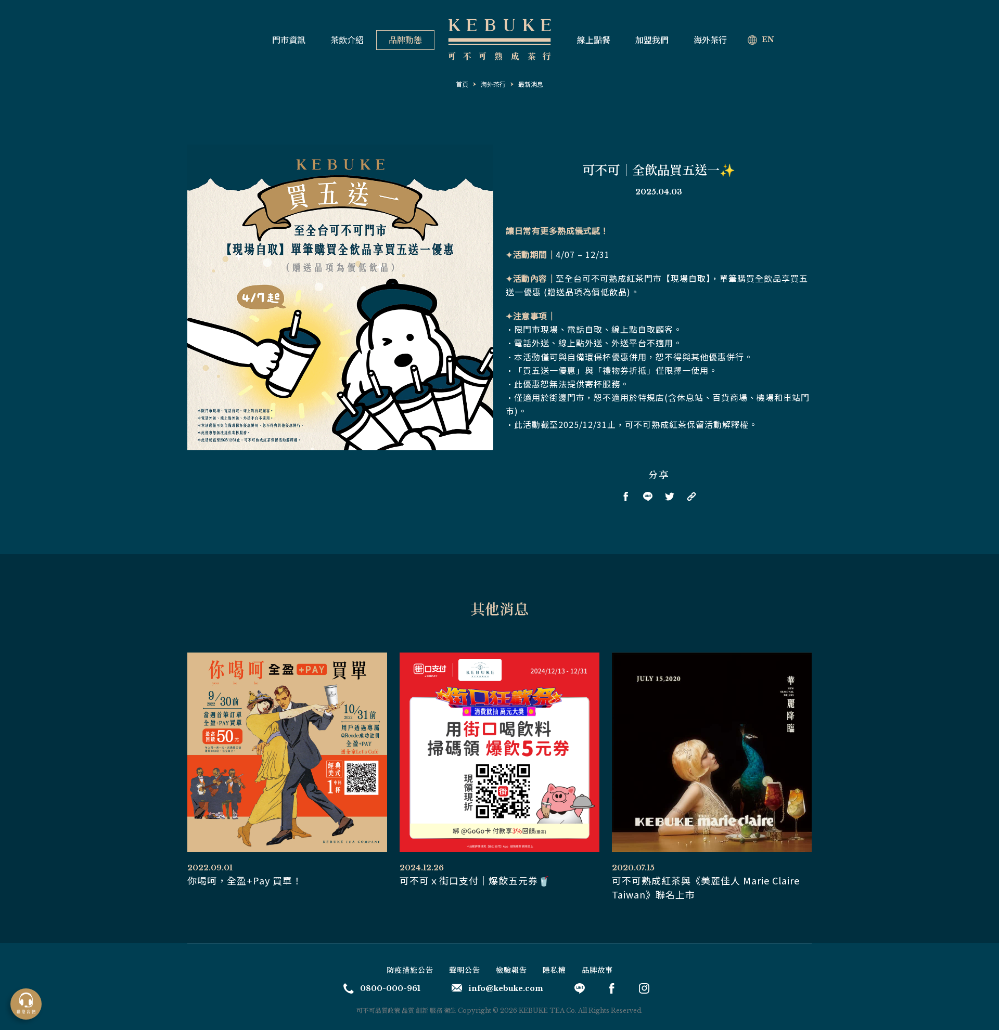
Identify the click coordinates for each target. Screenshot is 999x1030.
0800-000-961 (390, 988)
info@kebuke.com (505, 988)
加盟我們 (652, 40)
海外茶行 (710, 40)
